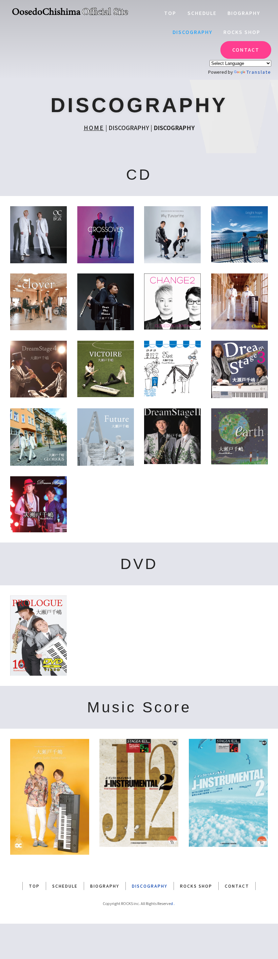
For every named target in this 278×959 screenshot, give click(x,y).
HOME (94, 127)
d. (173, 903)
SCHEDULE (202, 13)
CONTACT (245, 49)
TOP (170, 13)
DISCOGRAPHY (193, 32)
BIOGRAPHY (243, 13)
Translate (258, 72)
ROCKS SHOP (241, 32)
